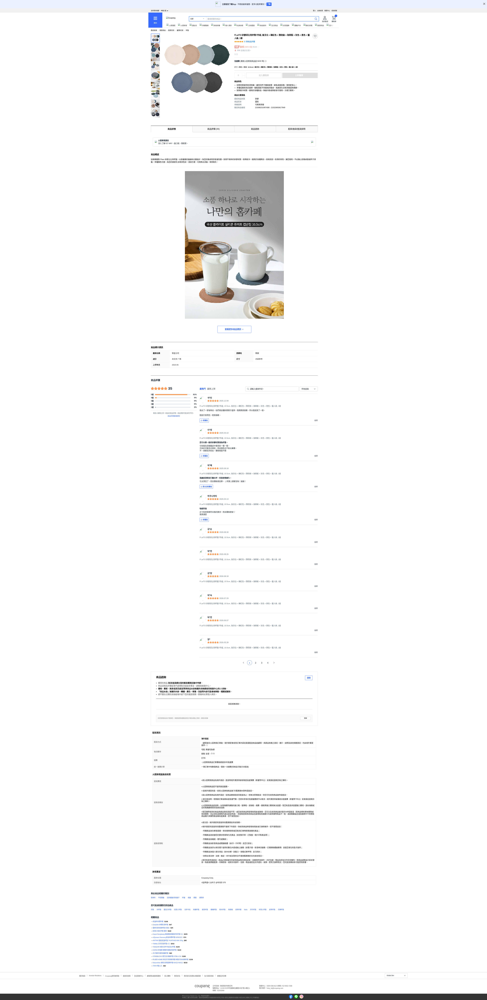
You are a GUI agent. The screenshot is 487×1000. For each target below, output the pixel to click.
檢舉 (305, 718)
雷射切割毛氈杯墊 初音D (161, 928)
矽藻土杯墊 (262, 910)
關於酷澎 (82, 975)
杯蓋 (183, 898)
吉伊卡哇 (187, 910)
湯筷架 (201, 898)
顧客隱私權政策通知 (154, 975)
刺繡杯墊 (196, 910)
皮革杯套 (238, 910)
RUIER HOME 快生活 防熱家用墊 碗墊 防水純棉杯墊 (170, 959)
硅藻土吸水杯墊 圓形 (160, 931)
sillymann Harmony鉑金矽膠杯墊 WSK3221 (168, 937)
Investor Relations (95, 975)
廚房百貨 (171, 30)
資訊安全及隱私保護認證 (192, 975)
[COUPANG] (202, 987)
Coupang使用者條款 (112, 975)
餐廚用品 (163, 30)
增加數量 (243, 76)
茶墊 (152, 910)
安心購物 (167, 975)
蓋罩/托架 (180, 30)
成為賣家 (334, 10)
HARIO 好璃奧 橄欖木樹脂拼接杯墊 (165, 950)
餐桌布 (153, 898)
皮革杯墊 (272, 910)
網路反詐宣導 (221, 975)
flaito (245, 910)
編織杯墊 (214, 910)
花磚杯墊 (281, 910)
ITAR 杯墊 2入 (157, 966)
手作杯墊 (253, 910)
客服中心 (327, 10)
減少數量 (243, 74)
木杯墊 (159, 910)
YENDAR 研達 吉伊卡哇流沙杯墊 (164, 947)
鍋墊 (195, 898)
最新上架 (211, 389)
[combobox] (309, 388)
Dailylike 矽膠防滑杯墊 (160, 925)
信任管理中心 (138, 975)
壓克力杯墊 (167, 910)
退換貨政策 (127, 975)
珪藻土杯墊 (178, 910)
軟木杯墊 (222, 910)
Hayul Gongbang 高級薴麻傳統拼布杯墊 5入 (168, 934)
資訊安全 (177, 975)
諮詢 (309, 678)
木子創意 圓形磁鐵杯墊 (160, 953)
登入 (314, 10)
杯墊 (187, 30)
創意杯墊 (205, 910)
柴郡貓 (230, 910)
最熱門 (203, 389)
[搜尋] (316, 18)
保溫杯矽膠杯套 (158, 921)
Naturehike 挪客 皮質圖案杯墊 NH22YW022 (168, 963)
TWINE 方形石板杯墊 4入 (161, 944)
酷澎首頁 (154, 30)
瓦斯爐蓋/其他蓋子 (173, 898)
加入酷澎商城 (208, 975)
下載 (269, 4)
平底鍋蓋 (161, 898)
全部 (191, 19)
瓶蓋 (189, 898)
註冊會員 (320, 10)
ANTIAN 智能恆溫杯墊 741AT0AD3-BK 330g (168, 940)
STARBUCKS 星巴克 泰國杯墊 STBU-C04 (167, 956)
